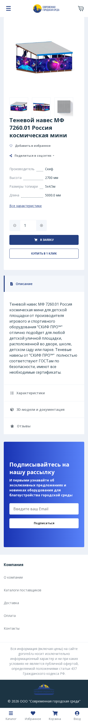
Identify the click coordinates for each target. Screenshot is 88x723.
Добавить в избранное (32, 145)
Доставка (11, 603)
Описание (23, 283)
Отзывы (23, 426)
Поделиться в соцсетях (33, 155)
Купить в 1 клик (44, 253)
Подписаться (44, 523)
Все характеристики (25, 205)
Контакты (11, 628)
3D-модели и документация (40, 409)
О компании (13, 577)
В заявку (46, 240)
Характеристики (30, 393)
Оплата (10, 615)
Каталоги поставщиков (22, 590)
